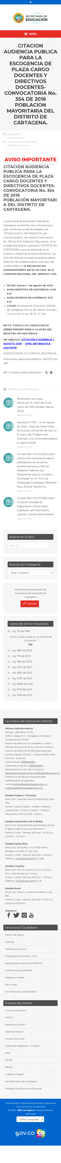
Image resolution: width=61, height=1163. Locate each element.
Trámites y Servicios (16, 949)
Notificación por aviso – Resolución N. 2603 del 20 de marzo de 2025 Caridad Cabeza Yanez (35, 404)
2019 (9, 138)
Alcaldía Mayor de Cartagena (21, 1081)
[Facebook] (46, 373)
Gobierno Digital (14, 1074)
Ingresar (31, 603)
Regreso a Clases (14, 977)
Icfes (7, 1053)
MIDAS (9, 1067)
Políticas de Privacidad (32, 1103)
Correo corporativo (15, 1010)
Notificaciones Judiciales (18, 970)
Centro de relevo (14, 934)
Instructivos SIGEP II (15, 1024)
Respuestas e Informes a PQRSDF (23, 963)
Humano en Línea (14, 1038)
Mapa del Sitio (12, 1103)
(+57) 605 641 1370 (25, 858)
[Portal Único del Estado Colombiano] (25, 1133)
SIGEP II (9, 1017)
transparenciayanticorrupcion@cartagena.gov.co (32, 773)
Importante (30, 141)
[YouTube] (31, 915)
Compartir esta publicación (24, 372)
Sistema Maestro (14, 1031)
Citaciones (19, 138)
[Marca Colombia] (41, 1133)
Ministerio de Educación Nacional (23, 1088)
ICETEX (9, 1060)
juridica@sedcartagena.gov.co (30, 784)
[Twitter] (51, 373)
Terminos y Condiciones (33, 1106)
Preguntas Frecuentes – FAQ (21, 956)
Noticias (24, 145)
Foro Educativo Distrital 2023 (20, 991)
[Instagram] (24, 915)
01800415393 (28, 762)
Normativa (13, 145)
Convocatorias (15, 141)
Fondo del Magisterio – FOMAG (22, 1046)
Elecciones (11, 984)
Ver (30, 644)
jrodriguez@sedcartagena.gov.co (24, 788)
